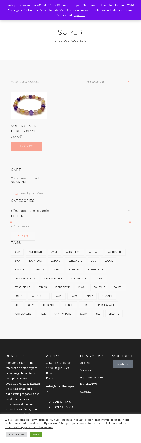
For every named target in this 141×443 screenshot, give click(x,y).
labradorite (38, 296)
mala (90, 296)
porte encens (23, 313)
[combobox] (70, 211)
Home (56, 40)
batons (55, 261)
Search (14, 193)
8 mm (17, 252)
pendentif (49, 305)
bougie (109, 261)
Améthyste (36, 252)
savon (83, 313)
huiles (18, 296)
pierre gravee (106, 305)
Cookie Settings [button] (16, 434)
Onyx (31, 305)
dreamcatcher (53, 278)
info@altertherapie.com (60, 388)
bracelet (20, 269)
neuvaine (107, 296)
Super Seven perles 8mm (24, 128)
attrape (94, 252)
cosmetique (95, 269)
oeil (17, 305)
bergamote (75, 261)
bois (93, 261)
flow (81, 287)
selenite (114, 313)
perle (86, 305)
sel (98, 313)
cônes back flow (25, 278)
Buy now (26, 146)
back (17, 261)
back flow (35, 261)
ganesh (118, 287)
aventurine (115, 252)
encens (99, 278)
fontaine (99, 287)
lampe (58, 296)
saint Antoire (62, 313)
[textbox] (70, 211)
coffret (74, 269)
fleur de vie (62, 287)
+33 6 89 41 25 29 (59, 407)
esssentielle (22, 287)
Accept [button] (36, 434)
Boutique (70, 40)
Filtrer (23, 236)
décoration (78, 278)
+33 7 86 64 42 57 (59, 401)
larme (74, 296)
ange (54, 252)
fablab (43, 287)
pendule (69, 305)
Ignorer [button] (79, 15)
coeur (56, 269)
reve (43, 313)
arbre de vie (73, 252)
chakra (39, 269)
